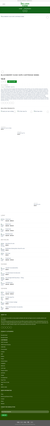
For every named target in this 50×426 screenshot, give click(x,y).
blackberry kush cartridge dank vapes (37, 92)
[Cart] (48, 4)
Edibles (2, 356)
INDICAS (3, 365)
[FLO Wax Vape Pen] (25, 121)
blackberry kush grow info (5, 96)
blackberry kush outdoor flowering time (26, 97)
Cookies (3, 351)
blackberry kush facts (40, 93)
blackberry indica (13, 91)
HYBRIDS (3, 363)
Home (20, 8)
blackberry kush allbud (38, 91)
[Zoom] (2, 72)
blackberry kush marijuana (5, 97)
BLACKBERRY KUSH (30, 91)
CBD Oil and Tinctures (6, 344)
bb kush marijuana (12, 88)
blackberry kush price (28, 98)
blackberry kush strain (5, 100)
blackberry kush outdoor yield (39, 97)
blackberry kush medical (15, 97)
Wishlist (2, 403)
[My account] (46, 4)
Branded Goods (4, 337)
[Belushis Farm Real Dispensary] (25, 4)
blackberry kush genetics (22, 95)
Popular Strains (4, 370)
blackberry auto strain (31, 88)
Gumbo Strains (4, 361)
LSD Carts (3, 368)
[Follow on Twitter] (6, 327)
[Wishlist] (44, 4)
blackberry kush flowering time (12, 95)
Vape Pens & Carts (5, 382)
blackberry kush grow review (15, 96)
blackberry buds (15, 90)
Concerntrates (4, 349)
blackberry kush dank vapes (22, 93)
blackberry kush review (36, 98)
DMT (2, 354)
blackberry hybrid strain (5, 91)
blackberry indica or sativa (20, 91)
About (2, 401)
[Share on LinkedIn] (13, 103)
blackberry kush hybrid (25, 96)
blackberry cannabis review (33, 90)
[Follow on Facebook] (2, 327)
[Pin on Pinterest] (11, 103)
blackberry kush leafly (33, 96)
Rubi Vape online (37, 204)
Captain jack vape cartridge (6, 128)
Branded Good (4, 335)
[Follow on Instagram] (4, 327)
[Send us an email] (9, 327)
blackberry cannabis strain (43, 90)
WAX (2, 384)
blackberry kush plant (8, 98)
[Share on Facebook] (4, 103)
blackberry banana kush (39, 88)
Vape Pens (3, 380)
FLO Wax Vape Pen (21, 133)
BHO (25, 88)
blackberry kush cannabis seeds (12, 92)
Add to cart (12, 81)
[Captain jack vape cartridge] (8, 118)
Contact (2, 398)
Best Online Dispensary (20, 88)
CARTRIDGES (27, 8)
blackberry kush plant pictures (18, 98)
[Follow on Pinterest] (11, 327)
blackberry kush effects (32, 93)
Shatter (2, 375)
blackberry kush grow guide (40, 95)
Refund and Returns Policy (7, 396)
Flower (2, 358)
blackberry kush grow (31, 95)
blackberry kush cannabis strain (24, 92)
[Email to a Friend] (9, 103)
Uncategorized (4, 377)
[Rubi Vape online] (41, 156)
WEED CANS (4, 387)
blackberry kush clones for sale (11, 93)
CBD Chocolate (4, 342)
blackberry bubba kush (8, 90)
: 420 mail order (6, 88)
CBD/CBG (3, 346)
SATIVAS (3, 372)
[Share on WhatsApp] (2, 103)
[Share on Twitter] (6, 103)
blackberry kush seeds (45, 98)
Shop (2, 394)
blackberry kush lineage (42, 96)
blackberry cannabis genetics (23, 90)
